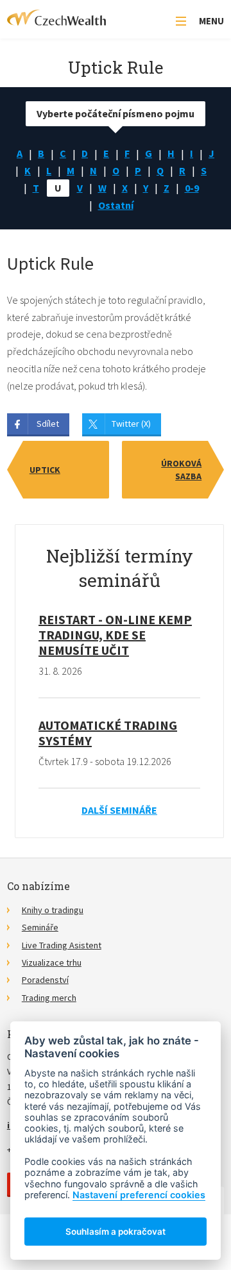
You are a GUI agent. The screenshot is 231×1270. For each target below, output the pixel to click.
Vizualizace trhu (51, 962)
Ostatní (115, 205)
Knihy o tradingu (52, 910)
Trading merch (49, 997)
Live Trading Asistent (61, 945)
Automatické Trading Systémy (107, 732)
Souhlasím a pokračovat (115, 1231)
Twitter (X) (131, 423)
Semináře (40, 927)
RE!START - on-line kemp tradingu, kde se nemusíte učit (115, 634)
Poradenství (45, 979)
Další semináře (119, 810)
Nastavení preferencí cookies (139, 1194)
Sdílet (48, 423)
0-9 (192, 187)
